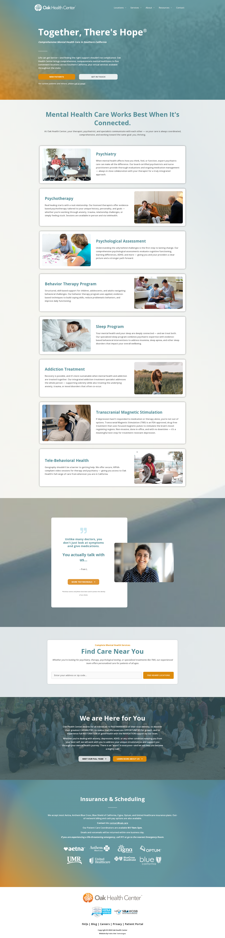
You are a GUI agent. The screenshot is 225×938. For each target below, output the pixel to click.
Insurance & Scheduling (112, 799)
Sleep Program (110, 326)
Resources (164, 7)
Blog (94, 924)
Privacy (117, 924)
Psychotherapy (59, 198)
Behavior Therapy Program (70, 283)
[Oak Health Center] (55, 7)
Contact (180, 7)
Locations (119, 7)
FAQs (85, 924)
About (149, 7)
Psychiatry (106, 154)
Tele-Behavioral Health (67, 460)
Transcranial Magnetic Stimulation (129, 412)
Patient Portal (134, 924)
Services (134, 7)
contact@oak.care (119, 823)
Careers (105, 924)
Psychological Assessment (121, 241)
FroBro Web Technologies (117, 933)
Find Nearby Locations (158, 675)
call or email (79, 83)
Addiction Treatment (65, 369)
